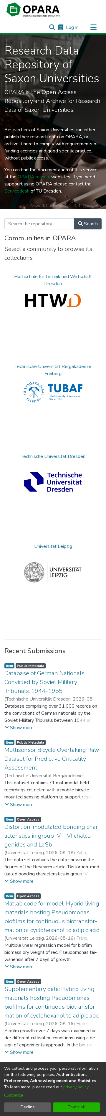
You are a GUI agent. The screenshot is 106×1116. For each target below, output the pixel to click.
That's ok (76, 1107)
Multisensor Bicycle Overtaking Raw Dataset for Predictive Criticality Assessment (51, 759)
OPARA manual (34, 177)
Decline (28, 1107)
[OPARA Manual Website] (60, 27)
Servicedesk (16, 191)
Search (90, 224)
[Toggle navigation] (93, 27)
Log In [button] (72, 27)
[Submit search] (52, 27)
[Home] (33, 9)
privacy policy (75, 1087)
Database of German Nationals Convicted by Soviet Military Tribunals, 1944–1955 (44, 682)
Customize (13, 1095)
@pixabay (92, 205)
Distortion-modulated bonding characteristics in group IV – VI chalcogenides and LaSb (52, 836)
